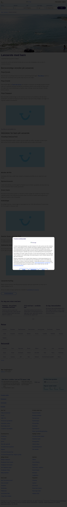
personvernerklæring (18, 265)
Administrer (33, 269)
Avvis (43, 269)
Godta (23, 269)
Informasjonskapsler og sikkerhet (42, 262)
